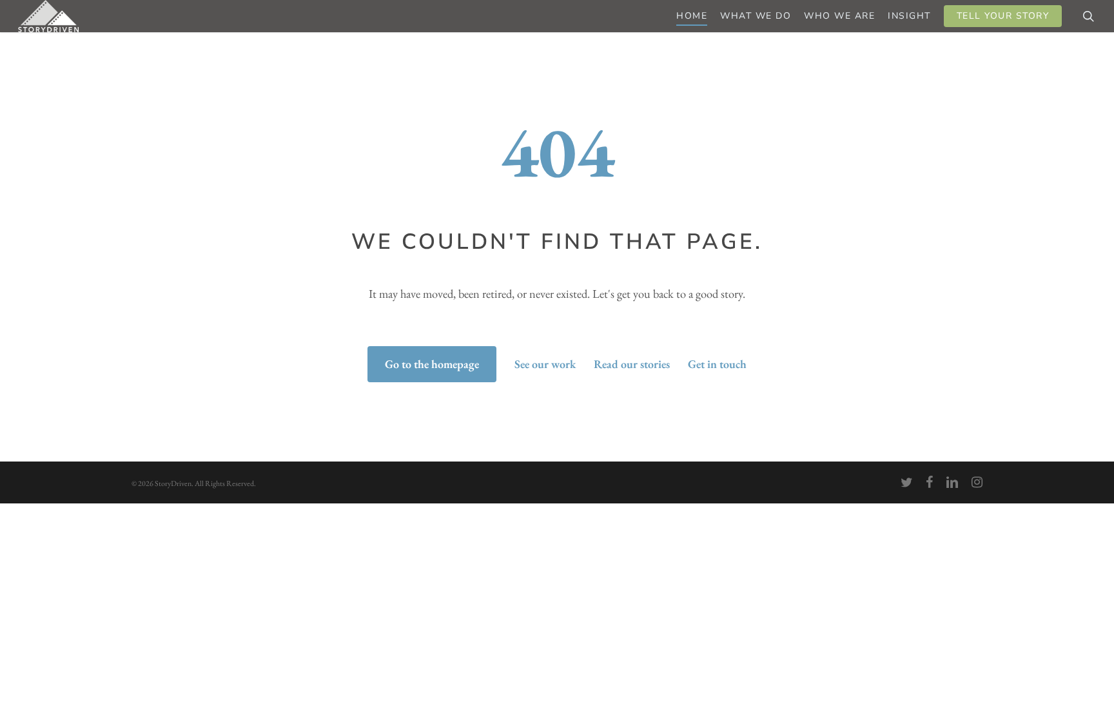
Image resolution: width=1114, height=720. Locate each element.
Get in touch (717, 363)
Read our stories (632, 363)
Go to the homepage (432, 363)
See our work (545, 363)
